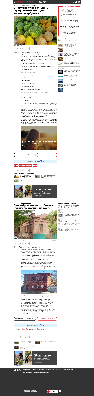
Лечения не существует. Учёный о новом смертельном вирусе (71, 215)
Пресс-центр (58, 369)
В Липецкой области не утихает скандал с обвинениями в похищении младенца (69, 32)
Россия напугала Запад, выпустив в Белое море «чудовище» (71, 80)
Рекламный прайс (27, 369)
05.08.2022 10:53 (17, 5)
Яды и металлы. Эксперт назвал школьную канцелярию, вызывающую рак (71, 45)
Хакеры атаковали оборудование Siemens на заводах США (71, 76)
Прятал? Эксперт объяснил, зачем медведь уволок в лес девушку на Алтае (71, 220)
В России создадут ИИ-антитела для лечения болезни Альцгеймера (72, 71)
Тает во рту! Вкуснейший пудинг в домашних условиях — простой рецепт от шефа (71, 50)
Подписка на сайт (50, 369)
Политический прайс (27, 372)
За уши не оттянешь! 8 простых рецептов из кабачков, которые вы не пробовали (72, 59)
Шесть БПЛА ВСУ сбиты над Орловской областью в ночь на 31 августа (69, 16)
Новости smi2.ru (18, 199)
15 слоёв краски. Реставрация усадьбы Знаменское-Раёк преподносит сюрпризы (26, 342)
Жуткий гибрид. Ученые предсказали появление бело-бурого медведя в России (72, 41)
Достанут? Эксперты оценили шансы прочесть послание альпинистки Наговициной (72, 229)
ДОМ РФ (54, 240)
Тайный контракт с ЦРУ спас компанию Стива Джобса (70, 85)
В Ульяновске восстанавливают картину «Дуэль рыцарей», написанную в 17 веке (48, 342)
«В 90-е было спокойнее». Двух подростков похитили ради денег (71, 63)
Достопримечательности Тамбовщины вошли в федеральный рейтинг (25, 180)
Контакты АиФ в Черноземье (38, 369)
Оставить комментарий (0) (47, 154)
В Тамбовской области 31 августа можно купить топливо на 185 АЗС (69, 21)
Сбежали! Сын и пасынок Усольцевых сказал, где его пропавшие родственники (72, 224)
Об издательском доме (68, 369)
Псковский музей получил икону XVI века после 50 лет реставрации (27, 347)
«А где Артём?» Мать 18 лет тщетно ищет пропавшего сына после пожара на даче (71, 206)
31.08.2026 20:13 (17, 203)
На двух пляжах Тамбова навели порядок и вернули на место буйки (48, 176)
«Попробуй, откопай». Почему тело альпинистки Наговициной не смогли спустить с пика (71, 54)
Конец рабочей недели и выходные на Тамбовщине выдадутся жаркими (39, 142)
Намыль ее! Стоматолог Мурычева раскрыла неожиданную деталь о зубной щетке (71, 211)
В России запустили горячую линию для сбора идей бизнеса (71, 89)
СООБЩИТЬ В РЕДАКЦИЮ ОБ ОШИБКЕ (41, 372)
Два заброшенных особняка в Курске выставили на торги (69, 27)
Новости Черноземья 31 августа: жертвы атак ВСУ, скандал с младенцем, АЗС (69, 10)
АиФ (21, 45)
